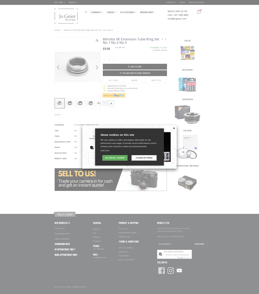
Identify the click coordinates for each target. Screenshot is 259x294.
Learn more (104, 150)
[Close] (174, 128)
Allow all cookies (115, 158)
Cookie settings (144, 158)
